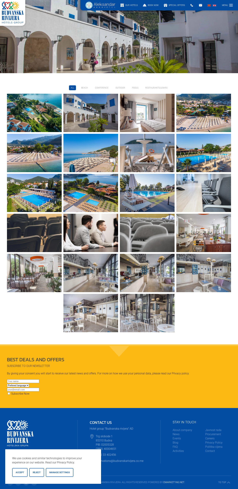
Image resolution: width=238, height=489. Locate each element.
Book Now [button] (153, 5)
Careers (209, 438)
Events (177, 438)
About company (182, 430)
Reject (37, 472)
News (176, 434)
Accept (20, 472)
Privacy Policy (213, 442)
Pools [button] (135, 88)
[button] (227, 5)
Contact (210, 451)
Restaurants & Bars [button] (156, 88)
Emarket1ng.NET (173, 482)
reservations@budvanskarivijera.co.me (119, 461)
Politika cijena (213, 446)
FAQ (175, 446)
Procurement (213, 434)
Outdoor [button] (120, 88)
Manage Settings (59, 472)
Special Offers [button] (177, 5)
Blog (175, 442)
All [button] (72, 88)
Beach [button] (84, 88)
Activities (178, 451)
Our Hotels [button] (131, 5)
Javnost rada (213, 430)
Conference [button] (102, 88)
